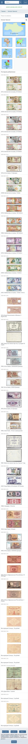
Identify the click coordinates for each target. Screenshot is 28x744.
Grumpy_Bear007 (11, 665)
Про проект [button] (5, 731)
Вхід (25, 2)
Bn (8, 74)
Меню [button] (22, 731)
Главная (3, 11)
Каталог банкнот (12, 11)
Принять (14, 741)
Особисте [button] (13, 731)
